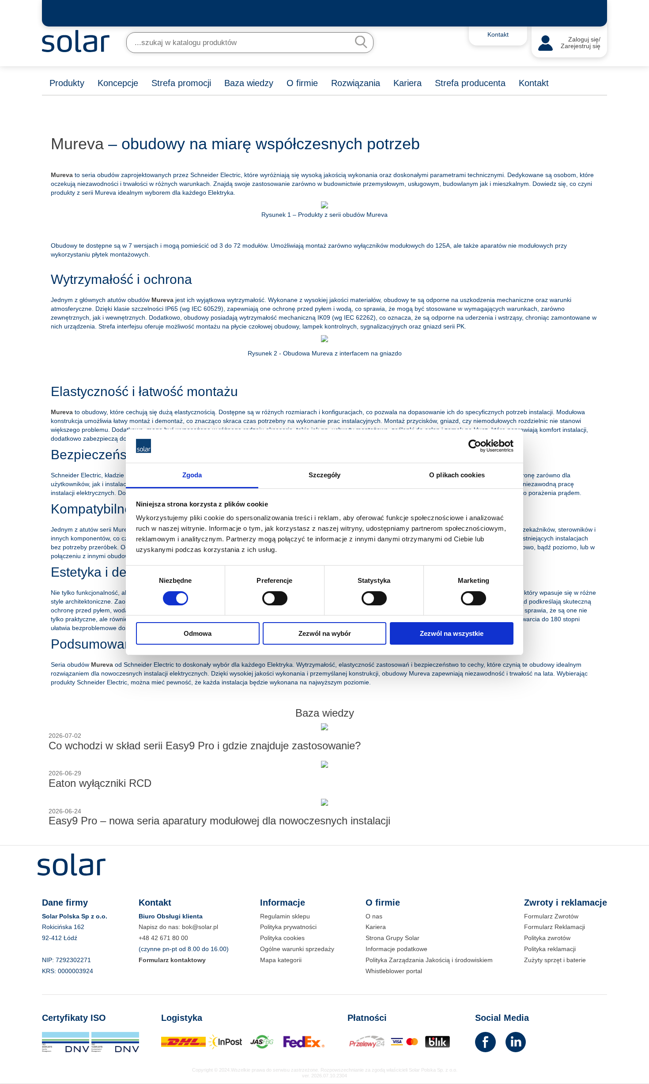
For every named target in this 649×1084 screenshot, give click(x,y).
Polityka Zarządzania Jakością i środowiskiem (429, 959)
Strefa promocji (181, 83)
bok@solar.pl (200, 926)
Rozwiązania (355, 83)
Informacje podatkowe (396, 948)
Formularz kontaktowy (172, 959)
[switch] (274, 597)
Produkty (66, 83)
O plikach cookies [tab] (457, 475)
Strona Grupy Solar (392, 937)
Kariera (407, 83)
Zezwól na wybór (324, 633)
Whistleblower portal (394, 970)
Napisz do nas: (160, 926)
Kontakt (534, 83)
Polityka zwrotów (547, 937)
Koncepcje (118, 83)
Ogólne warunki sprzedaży (297, 948)
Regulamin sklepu (285, 916)
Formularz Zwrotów (551, 916)
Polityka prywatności (288, 926)
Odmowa (197, 633)
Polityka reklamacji (550, 948)
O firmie (302, 83)
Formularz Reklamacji (554, 926)
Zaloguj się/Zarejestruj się (580, 43)
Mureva (77, 144)
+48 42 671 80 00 (163, 937)
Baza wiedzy (248, 83)
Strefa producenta (470, 83)
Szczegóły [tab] (325, 475)
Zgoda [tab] (192, 475)
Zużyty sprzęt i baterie (555, 959)
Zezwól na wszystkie (451, 633)
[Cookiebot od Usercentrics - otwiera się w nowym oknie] (474, 446)
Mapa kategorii (281, 959)
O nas (374, 916)
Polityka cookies (282, 937)
